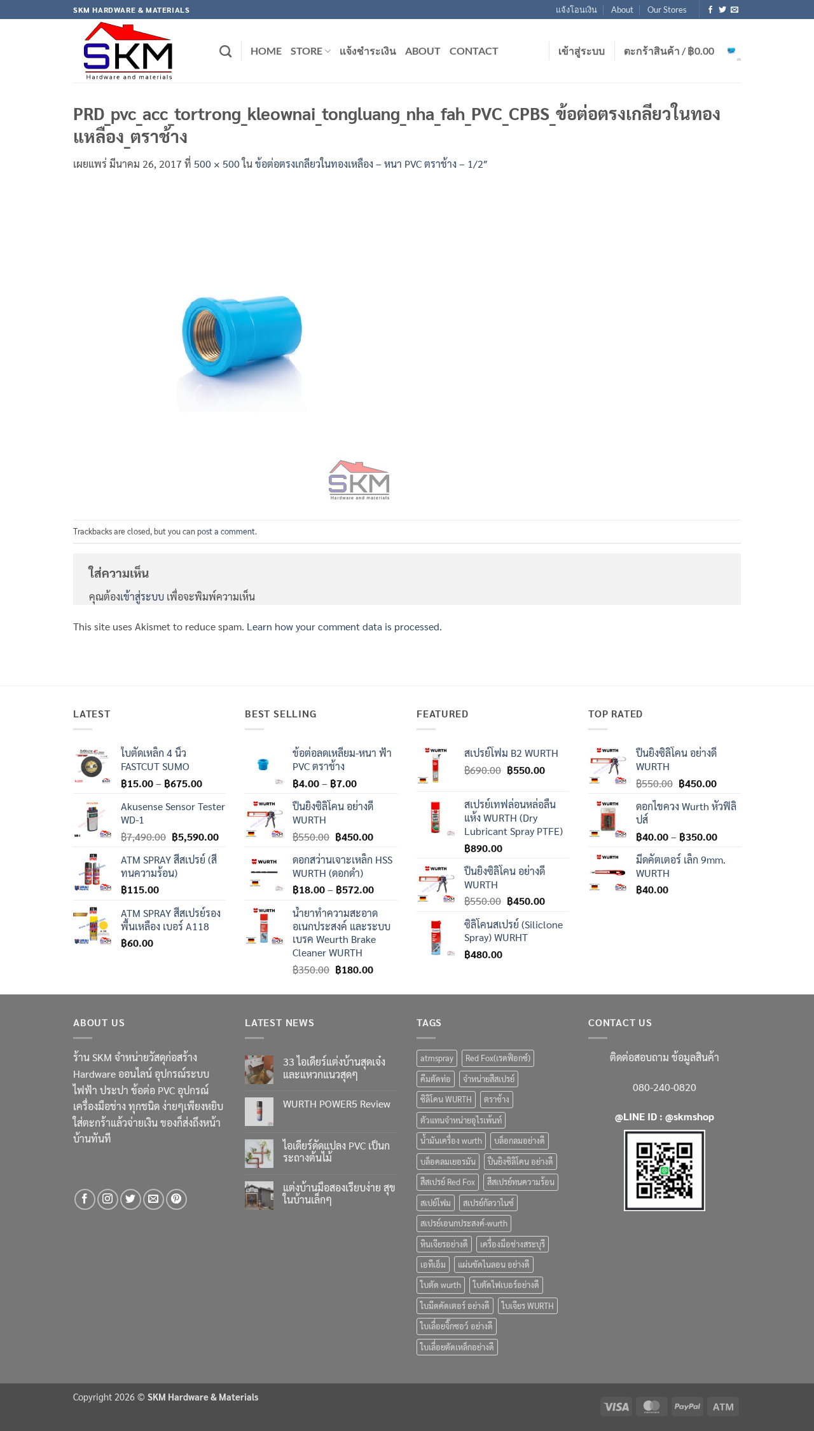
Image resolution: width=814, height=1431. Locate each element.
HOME (266, 50)
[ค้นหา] (225, 51)
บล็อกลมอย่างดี (519, 1140)
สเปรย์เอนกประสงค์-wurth (463, 1222)
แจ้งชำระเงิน (368, 50)
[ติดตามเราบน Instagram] (107, 1199)
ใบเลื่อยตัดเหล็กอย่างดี (457, 1346)
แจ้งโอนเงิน (576, 9)
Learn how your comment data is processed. (344, 626)
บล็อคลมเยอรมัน (448, 1161)
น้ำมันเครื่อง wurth (451, 1140)
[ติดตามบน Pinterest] (176, 1199)
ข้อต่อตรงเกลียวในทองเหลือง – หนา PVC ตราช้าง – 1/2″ (371, 163)
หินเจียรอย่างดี (444, 1243)
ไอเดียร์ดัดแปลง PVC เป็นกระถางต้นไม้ (336, 1151)
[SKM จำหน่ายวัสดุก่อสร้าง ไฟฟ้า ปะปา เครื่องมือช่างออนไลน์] (136, 51)
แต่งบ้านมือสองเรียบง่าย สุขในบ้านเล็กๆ (339, 1193)
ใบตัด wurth (440, 1284)
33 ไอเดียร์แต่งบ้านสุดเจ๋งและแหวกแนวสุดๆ (334, 1067)
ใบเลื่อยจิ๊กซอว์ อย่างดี (456, 1325)
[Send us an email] (734, 10)
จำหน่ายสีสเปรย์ (488, 1078)
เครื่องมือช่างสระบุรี (512, 1243)
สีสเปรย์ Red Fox (447, 1181)
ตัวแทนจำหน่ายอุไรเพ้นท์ (461, 1120)
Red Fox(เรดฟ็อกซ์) (498, 1057)
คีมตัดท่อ (435, 1078)
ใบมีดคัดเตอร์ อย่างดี (455, 1305)
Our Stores (667, 9)
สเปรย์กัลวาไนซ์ (488, 1202)
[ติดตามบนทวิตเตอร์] (722, 10)
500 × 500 (217, 163)
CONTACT (474, 50)
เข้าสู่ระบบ (142, 596)
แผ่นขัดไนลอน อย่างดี (494, 1264)
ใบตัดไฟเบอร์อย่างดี (506, 1284)
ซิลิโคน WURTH (446, 1099)
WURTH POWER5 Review (336, 1103)
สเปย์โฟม (435, 1202)
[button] (581, 50)
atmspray (436, 1057)
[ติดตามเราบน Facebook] (710, 10)
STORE (306, 50)
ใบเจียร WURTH (528, 1305)
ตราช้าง (496, 1099)
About (622, 9)
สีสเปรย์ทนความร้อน (521, 1181)
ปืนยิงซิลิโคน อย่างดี (520, 1161)
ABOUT (423, 50)
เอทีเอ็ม (433, 1264)
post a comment (226, 531)
